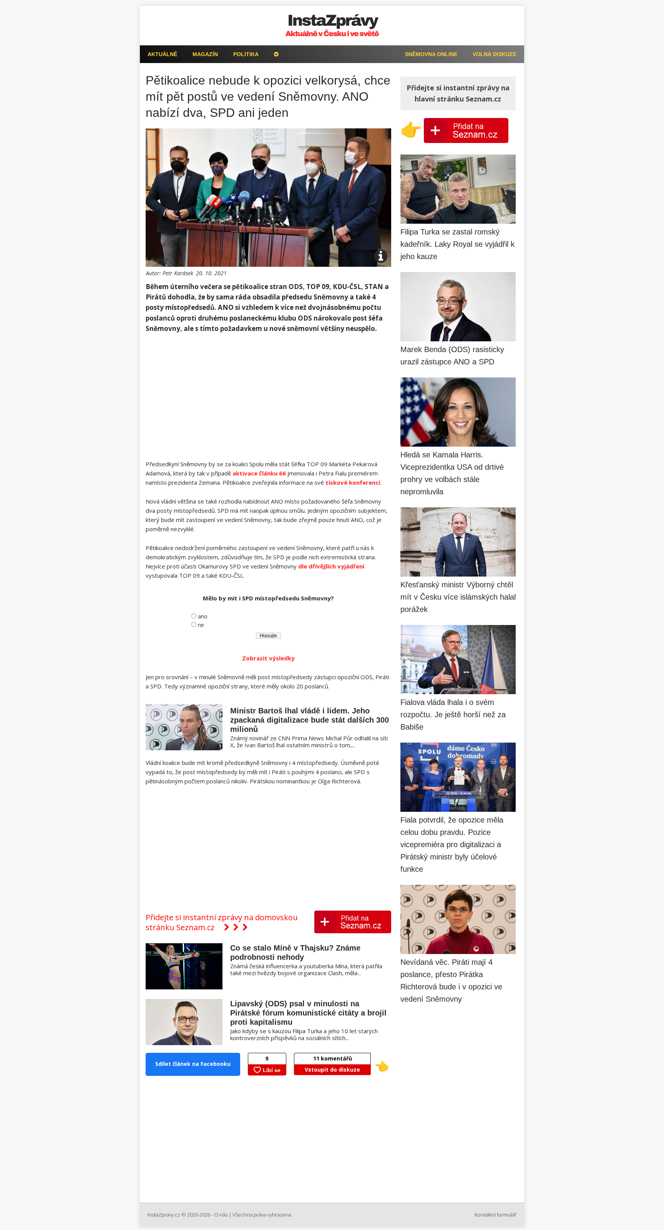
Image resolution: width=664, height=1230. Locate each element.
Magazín (205, 54)
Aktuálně (162, 54)
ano (203, 616)
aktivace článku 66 (259, 473)
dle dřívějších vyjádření (331, 566)
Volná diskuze (494, 54)
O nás (220, 1214)
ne (201, 624)
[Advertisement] (268, 397)
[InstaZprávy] (332, 25)
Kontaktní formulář (495, 1214)
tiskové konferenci (352, 482)
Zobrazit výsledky (268, 658)
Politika (246, 54)
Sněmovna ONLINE (431, 54)
